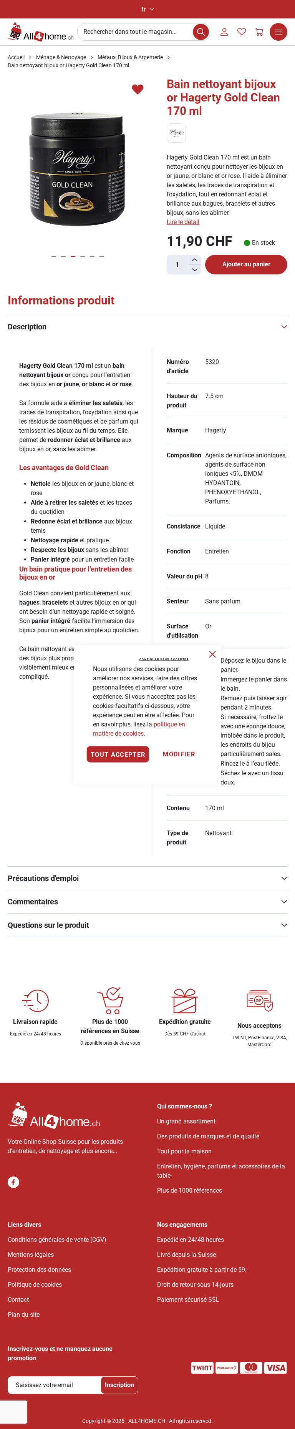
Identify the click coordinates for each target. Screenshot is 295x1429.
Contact (18, 1299)
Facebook (13, 1182)
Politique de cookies (35, 1284)
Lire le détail (183, 222)
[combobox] (143, 32)
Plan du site (24, 1314)
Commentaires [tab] (33, 901)
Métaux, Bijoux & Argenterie (130, 57)
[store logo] (40, 32)
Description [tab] (27, 326)
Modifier (179, 754)
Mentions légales (31, 1254)
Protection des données (39, 1269)
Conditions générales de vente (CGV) (57, 1239)
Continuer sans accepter (164, 659)
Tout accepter (118, 754)
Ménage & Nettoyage (61, 57)
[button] (147, 9)
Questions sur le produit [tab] (48, 925)
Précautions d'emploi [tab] (43, 878)
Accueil (16, 57)
